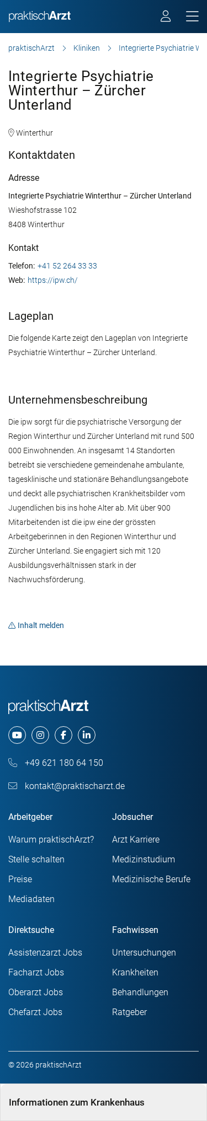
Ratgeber (129, 1012)
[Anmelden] (166, 17)
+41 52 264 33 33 (67, 265)
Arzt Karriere (136, 839)
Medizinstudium (143, 859)
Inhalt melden (41, 625)
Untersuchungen (144, 952)
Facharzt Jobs (36, 972)
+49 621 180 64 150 (63, 763)
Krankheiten (135, 972)
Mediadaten (31, 899)
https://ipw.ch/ (53, 280)
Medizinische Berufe (151, 879)
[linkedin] (86, 735)
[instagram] (40, 735)
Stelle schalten (36, 859)
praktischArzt (31, 48)
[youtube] (17, 735)
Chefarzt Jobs (35, 1012)
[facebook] (63, 735)
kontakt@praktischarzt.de (74, 786)
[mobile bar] (192, 16)
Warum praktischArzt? (51, 839)
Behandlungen (140, 992)
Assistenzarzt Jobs (45, 952)
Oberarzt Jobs (35, 992)
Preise (20, 879)
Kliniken (86, 48)
